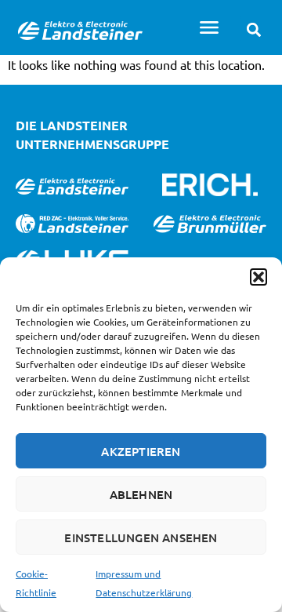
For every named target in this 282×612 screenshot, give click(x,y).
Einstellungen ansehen (140, 537)
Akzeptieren (140, 451)
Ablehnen (141, 494)
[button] (258, 277)
